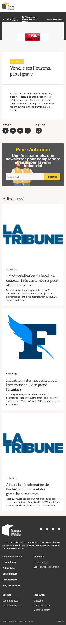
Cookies (60, 621)
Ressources (39, 595)
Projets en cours (41, 562)
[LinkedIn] (41, 529)
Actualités (39, 556)
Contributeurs (9, 574)
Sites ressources (42, 605)
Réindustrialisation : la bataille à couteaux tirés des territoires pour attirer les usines (31, 280)
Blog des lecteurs (11, 585)
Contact (6, 595)
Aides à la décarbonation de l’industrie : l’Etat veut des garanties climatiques (27, 489)
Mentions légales (42, 610)
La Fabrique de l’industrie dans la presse (29, 19)
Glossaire (38, 600)
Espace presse (15, 19)
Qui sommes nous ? (12, 556)
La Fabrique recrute (12, 605)
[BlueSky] (47, 529)
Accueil (5, 19)
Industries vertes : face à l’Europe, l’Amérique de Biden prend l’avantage (31, 384)
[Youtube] (53, 529)
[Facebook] (59, 529)
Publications (8, 568)
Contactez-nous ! (10, 600)
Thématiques (9, 562)
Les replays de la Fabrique (46, 567)
